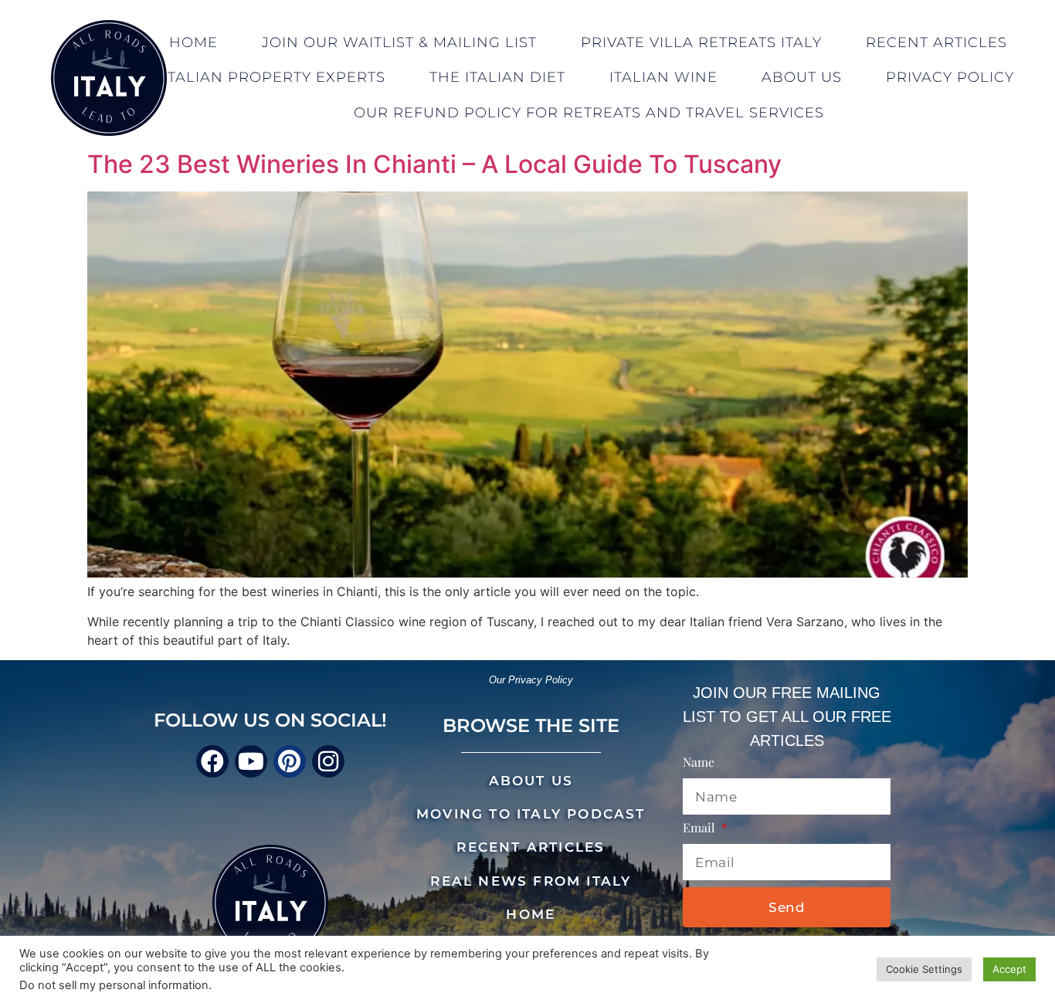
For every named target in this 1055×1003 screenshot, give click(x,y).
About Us (802, 77)
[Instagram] (328, 761)
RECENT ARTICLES (530, 847)
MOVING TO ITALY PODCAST (531, 814)
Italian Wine (663, 77)
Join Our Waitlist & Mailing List (399, 42)
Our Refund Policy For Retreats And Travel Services (589, 112)
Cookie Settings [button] (924, 969)
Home (193, 42)
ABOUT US (531, 780)
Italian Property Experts (274, 77)
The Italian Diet (497, 77)
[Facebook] (212, 761)
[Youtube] (251, 761)
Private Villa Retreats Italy (701, 42)
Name (698, 763)
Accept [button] (1009, 969)
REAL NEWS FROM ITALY (530, 881)
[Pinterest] (289, 761)
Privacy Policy (950, 77)
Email (700, 828)
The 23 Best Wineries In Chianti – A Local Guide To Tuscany (434, 164)
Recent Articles (936, 42)
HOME (530, 914)
